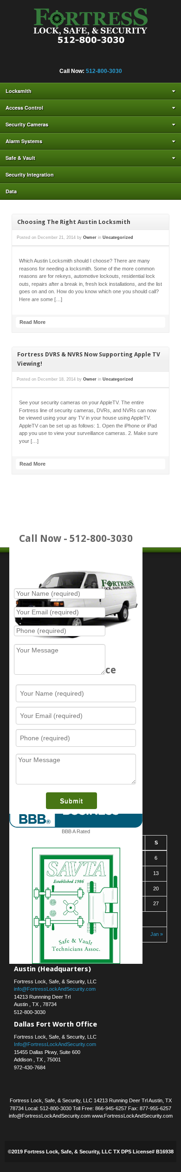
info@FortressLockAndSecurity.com (55, 989)
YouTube (121, 58)
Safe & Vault (20, 157)
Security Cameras (27, 124)
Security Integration (30, 174)
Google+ (71, 58)
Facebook (46, 58)
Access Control (24, 107)
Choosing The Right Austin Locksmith (73, 221)
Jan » (156, 934)
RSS (133, 58)
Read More (32, 322)
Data (11, 191)
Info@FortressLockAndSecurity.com (55, 1044)
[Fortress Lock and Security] (91, 28)
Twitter (96, 58)
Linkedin (83, 58)
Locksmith (19, 90)
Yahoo (108, 58)
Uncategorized (118, 237)
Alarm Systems (24, 141)
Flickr (58, 58)
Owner (90, 237)
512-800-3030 (104, 71)
